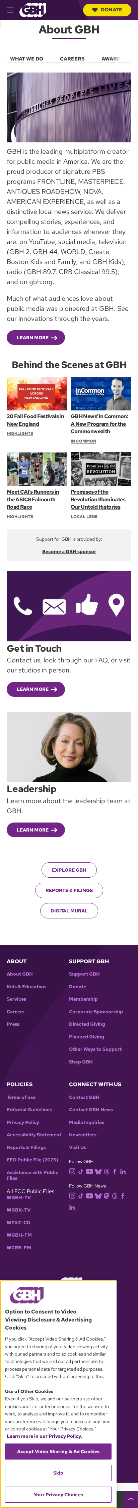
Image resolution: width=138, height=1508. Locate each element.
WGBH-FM (19, 1235)
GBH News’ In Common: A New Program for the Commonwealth (99, 424)
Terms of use (21, 1097)
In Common (83, 441)
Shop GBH (81, 1062)
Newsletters (82, 1135)
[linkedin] (123, 1171)
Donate (111, 9)
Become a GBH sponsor (69, 551)
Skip (58, 1473)
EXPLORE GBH (69, 870)
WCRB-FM (19, 1248)
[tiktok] (81, 1171)
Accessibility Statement (34, 1135)
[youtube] (89, 1170)
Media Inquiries (86, 1122)
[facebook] (115, 1171)
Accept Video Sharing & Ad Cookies (58, 1452)
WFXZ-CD (18, 1223)
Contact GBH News (91, 1110)
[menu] (69, 57)
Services (16, 999)
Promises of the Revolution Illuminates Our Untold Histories (98, 499)
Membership (83, 999)
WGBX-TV (18, 1210)
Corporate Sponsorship (96, 1012)
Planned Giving (86, 1037)
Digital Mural (69, 911)
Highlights (20, 433)
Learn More (33, 338)
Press (13, 1024)
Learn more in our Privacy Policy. (44, 1436)
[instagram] (72, 1170)
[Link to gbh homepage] (32, 9)
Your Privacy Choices (58, 1495)
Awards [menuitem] (112, 58)
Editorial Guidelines (29, 1110)
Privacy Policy (23, 1122)
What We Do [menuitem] (26, 58)
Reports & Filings (69, 890)
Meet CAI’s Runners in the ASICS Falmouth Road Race (33, 499)
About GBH (20, 974)
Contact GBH (84, 1097)
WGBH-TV (19, 1198)
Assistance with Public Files (32, 1175)
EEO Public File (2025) (32, 1160)
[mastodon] (107, 1195)
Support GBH (84, 974)
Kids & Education (26, 987)
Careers (15, 1012)
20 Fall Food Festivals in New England (35, 420)
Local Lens (84, 516)
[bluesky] (98, 1171)
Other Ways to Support (95, 1049)
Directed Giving (87, 1024)
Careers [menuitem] (72, 58)
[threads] (107, 1171)
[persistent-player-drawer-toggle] (131, 1499)
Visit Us (77, 1147)
